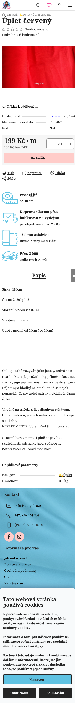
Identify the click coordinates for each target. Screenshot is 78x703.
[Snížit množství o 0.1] (50, 144)
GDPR (9, 576)
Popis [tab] (39, 275)
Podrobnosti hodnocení (20, 34)
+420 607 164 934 (27, 515)
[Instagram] (19, 537)
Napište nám (14, 583)
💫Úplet (65, 474)
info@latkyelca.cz (28, 505)
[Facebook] (9, 537)
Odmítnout (19, 693)
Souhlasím (55, 693)
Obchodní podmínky (20, 570)
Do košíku (39, 158)
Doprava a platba (17, 564)
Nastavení (37, 679)
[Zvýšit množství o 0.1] (70, 144)
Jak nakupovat (15, 558)
